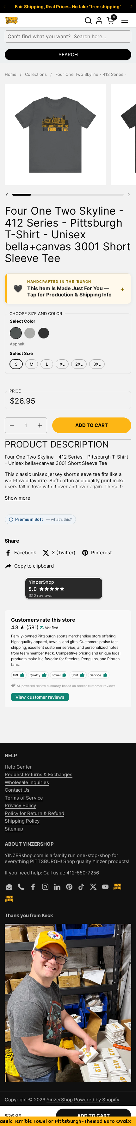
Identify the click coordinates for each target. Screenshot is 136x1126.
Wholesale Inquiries (27, 782)
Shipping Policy (22, 821)
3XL (97, 364)
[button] (88, 20)
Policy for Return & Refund (34, 813)
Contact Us (17, 790)
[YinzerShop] (11, 20)
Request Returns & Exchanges (38, 774)
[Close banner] (129, 1121)
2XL (79, 364)
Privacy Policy (20, 805)
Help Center (18, 767)
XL (62, 364)
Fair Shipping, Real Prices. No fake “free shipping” (68, 6)
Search (68, 55)
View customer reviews (40, 697)
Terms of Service (24, 798)
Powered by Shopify (96, 1100)
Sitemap (14, 829)
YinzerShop (59, 1100)
